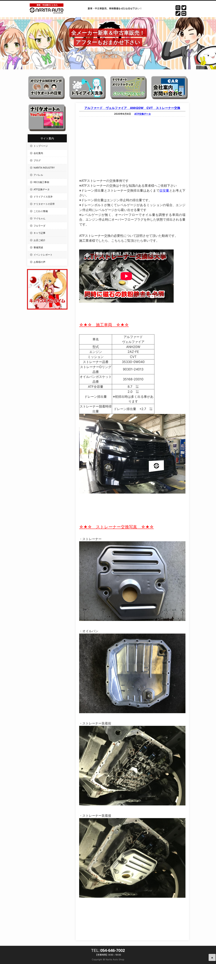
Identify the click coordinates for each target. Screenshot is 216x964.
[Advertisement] (132, 143)
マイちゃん (39, 218)
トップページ (41, 145)
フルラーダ (39, 225)
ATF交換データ (142, 113)
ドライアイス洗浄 (43, 196)
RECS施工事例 (41, 182)
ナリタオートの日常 (44, 203)
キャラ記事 (39, 232)
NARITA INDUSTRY (44, 167)
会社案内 (38, 153)
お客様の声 (39, 261)
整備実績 (38, 247)
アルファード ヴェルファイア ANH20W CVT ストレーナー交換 (132, 108)
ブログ (37, 160)
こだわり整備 (41, 211)
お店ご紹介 (39, 240)
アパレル (38, 174)
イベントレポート (43, 254)
